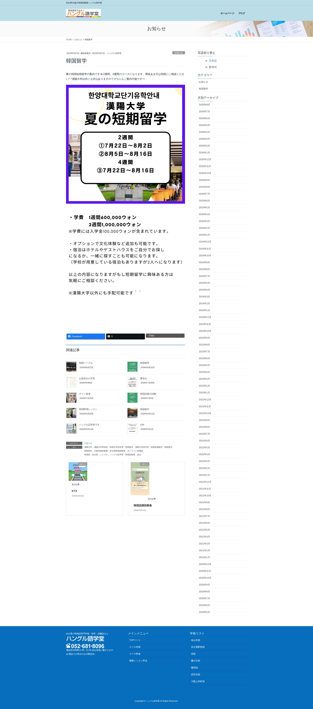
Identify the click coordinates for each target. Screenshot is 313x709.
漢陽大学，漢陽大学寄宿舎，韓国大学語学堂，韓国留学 (108, 447)
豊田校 (194, 667)
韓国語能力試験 (148, 394)
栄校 (193, 653)
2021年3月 (204, 543)
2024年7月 (204, 276)
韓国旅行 (144, 409)
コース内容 (135, 647)
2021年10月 (205, 495)
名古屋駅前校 (198, 647)
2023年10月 (205, 331)
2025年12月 (205, 159)
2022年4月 (204, 454)
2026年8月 (204, 104)
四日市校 (195, 674)
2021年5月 (204, 529)
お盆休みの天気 (87, 378)
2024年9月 (204, 262)
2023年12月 (205, 317)
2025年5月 (204, 207)
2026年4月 (204, 132)
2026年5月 (204, 125)
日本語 (213, 60)
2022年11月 (205, 406)
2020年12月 (205, 564)
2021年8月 (204, 509)
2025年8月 (204, 187)
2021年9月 (204, 502)
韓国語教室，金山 (133, 454)
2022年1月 (204, 475)
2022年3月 (204, 461)
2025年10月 (205, 173)
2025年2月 (204, 228)
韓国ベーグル (86, 363)
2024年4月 (204, 289)
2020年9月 (204, 584)
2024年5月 (204, 283)
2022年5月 (204, 447)
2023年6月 (204, 358)
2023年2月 (204, 385)
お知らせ (178, 52)
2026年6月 (204, 118)
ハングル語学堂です (89, 424)
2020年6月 (204, 605)
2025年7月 (204, 193)
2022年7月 (204, 433)
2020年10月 (205, 578)
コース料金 (135, 653)
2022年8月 (204, 427)
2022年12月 (205, 399)
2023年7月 (204, 351)
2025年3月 (204, 221)
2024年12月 (205, 241)
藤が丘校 (195, 660)
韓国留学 (144, 363)
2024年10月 (205, 255)
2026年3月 (204, 139)
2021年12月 (205, 482)
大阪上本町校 (198, 681)
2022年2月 (204, 468)
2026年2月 (204, 145)
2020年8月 (204, 591)
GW (142, 424)
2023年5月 (204, 365)
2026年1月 (204, 152)
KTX (74, 491)
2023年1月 (204, 392)
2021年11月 (205, 488)
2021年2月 (204, 550)
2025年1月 (204, 235)
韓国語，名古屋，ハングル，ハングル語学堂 (103, 454)
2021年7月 (204, 516)
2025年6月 (204, 200)
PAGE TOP (303, 685)
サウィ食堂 (84, 394)
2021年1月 (204, 557)
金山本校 (195, 640)
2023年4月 (204, 372)
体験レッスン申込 (138, 660)
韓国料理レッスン (88, 409)
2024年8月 (204, 269)
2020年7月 (204, 598)
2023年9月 (204, 337)
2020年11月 (205, 571)
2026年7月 (204, 111)
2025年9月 (204, 180)
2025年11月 (205, 166)
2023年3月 (204, 379)
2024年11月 (205, 248)
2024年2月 (204, 303)
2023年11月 (205, 324)
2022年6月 (204, 440)
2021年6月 (204, 523)
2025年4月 (204, 214)
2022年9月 (204, 420)
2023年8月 (204, 344)
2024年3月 (204, 296)
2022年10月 (205, 413)
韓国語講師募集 (143, 505)
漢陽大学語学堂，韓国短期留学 (149, 447)
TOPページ (135, 640)
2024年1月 (204, 310)
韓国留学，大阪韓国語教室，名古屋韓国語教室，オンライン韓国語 (113, 451)
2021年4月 (204, 536)
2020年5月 (204, 612)
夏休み (143, 378)
